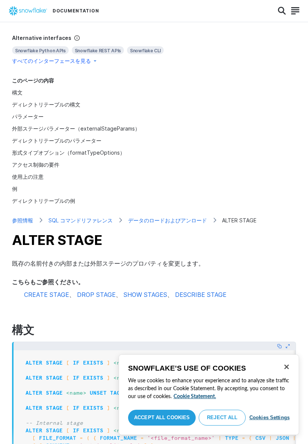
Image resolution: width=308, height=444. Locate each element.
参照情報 (22, 220)
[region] (209, 394)
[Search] (281, 11)
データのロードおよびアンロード (167, 220)
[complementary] (154, 49)
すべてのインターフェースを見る (51, 61)
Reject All (222, 417)
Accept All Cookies (162, 417)
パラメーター (28, 116)
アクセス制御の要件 (35, 164)
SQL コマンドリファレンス (80, 220)
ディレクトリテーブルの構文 (46, 104)
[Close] (286, 367)
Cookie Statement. (195, 396)
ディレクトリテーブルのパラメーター (56, 140)
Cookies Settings (269, 417)
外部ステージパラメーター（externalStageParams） (76, 128)
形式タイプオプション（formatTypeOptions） (68, 152)
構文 (17, 92)
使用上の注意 (28, 176)
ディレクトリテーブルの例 (43, 201)
